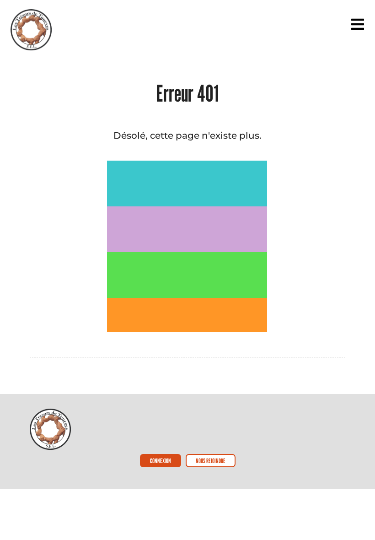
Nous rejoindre (210, 460)
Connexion (160, 460)
